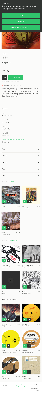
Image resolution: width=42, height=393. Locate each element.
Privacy (25, 387)
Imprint (17, 385)
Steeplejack (6, 62)
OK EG (5, 54)
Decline (21, 21)
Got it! (21, 15)
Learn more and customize (21, 27)
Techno (9, 116)
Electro (4, 116)
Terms (21, 387)
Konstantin (5, 135)
